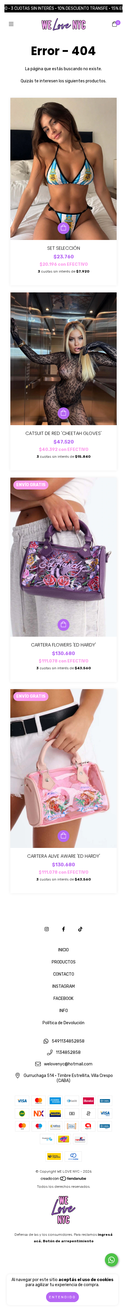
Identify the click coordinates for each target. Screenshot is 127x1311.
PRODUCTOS (64, 962)
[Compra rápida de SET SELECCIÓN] (63, 228)
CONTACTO (63, 974)
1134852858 (68, 1052)
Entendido (62, 1297)
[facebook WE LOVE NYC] (63, 929)
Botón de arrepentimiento (68, 1241)
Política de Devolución (63, 1022)
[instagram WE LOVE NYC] (47, 929)
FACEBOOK (63, 998)
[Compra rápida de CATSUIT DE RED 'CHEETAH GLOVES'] (63, 413)
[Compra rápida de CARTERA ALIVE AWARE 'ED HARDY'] (63, 836)
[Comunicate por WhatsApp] (111, 1260)
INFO (63, 1010)
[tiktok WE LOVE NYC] (80, 929)
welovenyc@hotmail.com (68, 1064)
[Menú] (12, 24)
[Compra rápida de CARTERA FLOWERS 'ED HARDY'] (63, 625)
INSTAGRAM (63, 986)
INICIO (63, 950)
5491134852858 (68, 1041)
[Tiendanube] (63, 1180)
